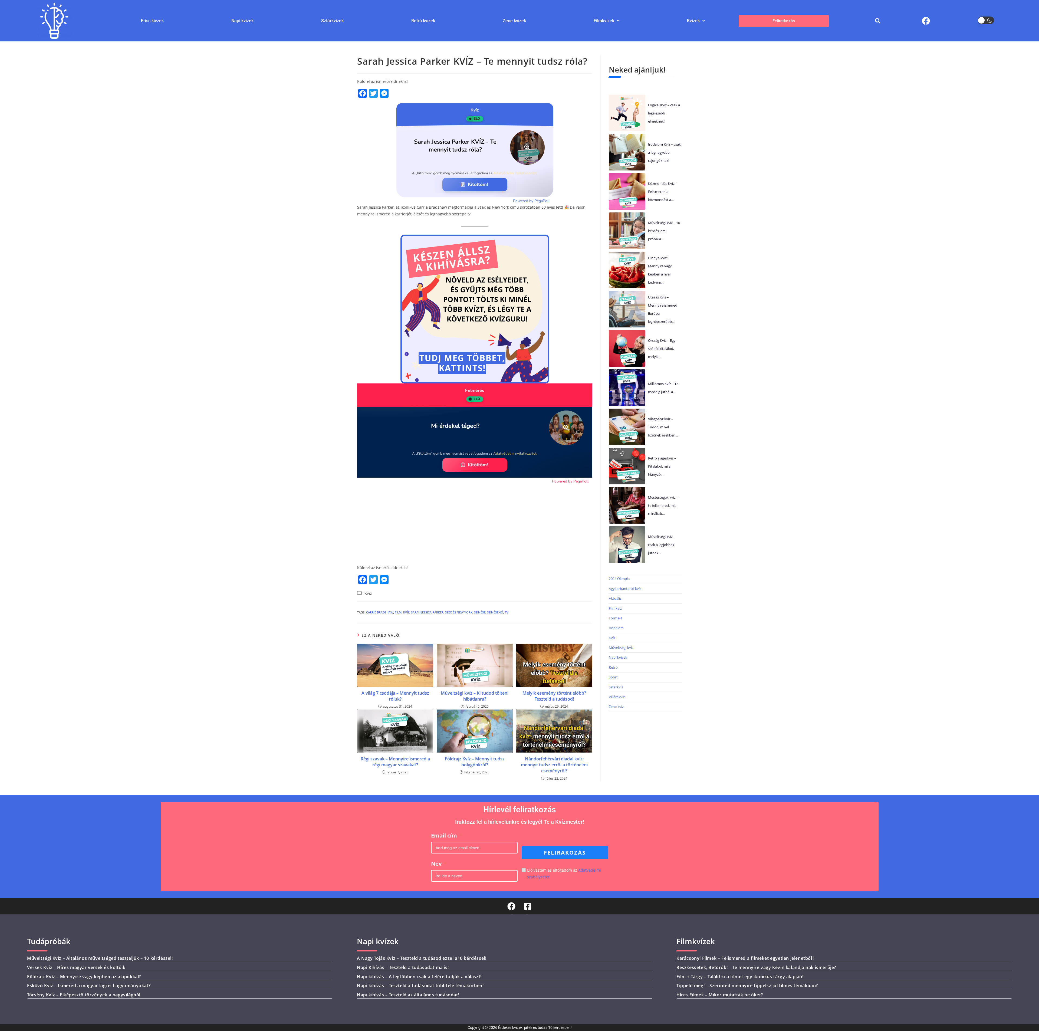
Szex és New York (458, 612)
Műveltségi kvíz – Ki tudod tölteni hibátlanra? (474, 696)
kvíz (406, 612)
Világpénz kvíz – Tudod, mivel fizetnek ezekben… (663, 427)
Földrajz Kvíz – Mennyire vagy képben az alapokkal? (84, 977)
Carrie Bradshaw (379, 612)
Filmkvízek (604, 20)
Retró (613, 667)
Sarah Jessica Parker (427, 612)
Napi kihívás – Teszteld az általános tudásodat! (408, 995)
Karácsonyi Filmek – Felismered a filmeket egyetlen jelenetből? (745, 958)
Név (436, 863)
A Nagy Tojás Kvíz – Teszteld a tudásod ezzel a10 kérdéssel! (421, 958)
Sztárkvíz (616, 687)
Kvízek (693, 20)
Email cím (444, 835)
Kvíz (368, 593)
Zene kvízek (514, 20)
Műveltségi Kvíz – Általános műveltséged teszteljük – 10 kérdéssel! (100, 958)
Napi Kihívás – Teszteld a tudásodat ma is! (403, 967)
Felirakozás (565, 852)
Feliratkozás (783, 20)
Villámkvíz (617, 696)
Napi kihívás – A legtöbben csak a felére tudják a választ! (419, 977)
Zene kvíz (616, 706)
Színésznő (495, 612)
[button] (606, 21)
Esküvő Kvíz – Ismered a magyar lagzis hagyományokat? (88, 986)
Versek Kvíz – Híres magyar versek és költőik (76, 967)
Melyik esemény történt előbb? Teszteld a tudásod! (554, 696)
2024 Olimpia (619, 578)
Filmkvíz (615, 608)
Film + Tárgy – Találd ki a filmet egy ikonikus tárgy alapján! (740, 977)
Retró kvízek (423, 20)
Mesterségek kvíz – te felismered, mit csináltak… (663, 505)
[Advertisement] (474, 522)
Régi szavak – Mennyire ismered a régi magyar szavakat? (395, 762)
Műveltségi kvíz (621, 647)
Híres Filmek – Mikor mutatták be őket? (719, 995)
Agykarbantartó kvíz (625, 588)
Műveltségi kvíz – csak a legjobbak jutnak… (661, 544)
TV (506, 612)
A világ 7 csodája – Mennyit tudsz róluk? (395, 696)
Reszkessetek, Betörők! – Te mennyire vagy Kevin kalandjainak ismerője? (756, 967)
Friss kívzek (152, 20)
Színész (479, 612)
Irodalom (616, 627)
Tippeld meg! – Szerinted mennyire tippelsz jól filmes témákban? (747, 986)
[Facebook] (926, 21)
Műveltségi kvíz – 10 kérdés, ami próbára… (664, 230)
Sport (613, 677)
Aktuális (615, 598)
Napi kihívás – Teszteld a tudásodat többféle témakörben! (420, 986)
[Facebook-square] (528, 906)
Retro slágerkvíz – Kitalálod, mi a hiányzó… (662, 466)
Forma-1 (615, 618)
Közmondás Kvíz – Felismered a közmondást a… (662, 191)
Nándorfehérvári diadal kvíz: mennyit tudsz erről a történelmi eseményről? (554, 765)
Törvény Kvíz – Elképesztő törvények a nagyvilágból (83, 995)
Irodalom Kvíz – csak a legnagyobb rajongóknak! (664, 152)
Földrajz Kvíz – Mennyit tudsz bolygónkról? (475, 762)
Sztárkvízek (332, 20)
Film (398, 612)
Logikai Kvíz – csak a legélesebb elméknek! (664, 113)
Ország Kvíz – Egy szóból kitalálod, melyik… (662, 348)
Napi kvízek (242, 20)
